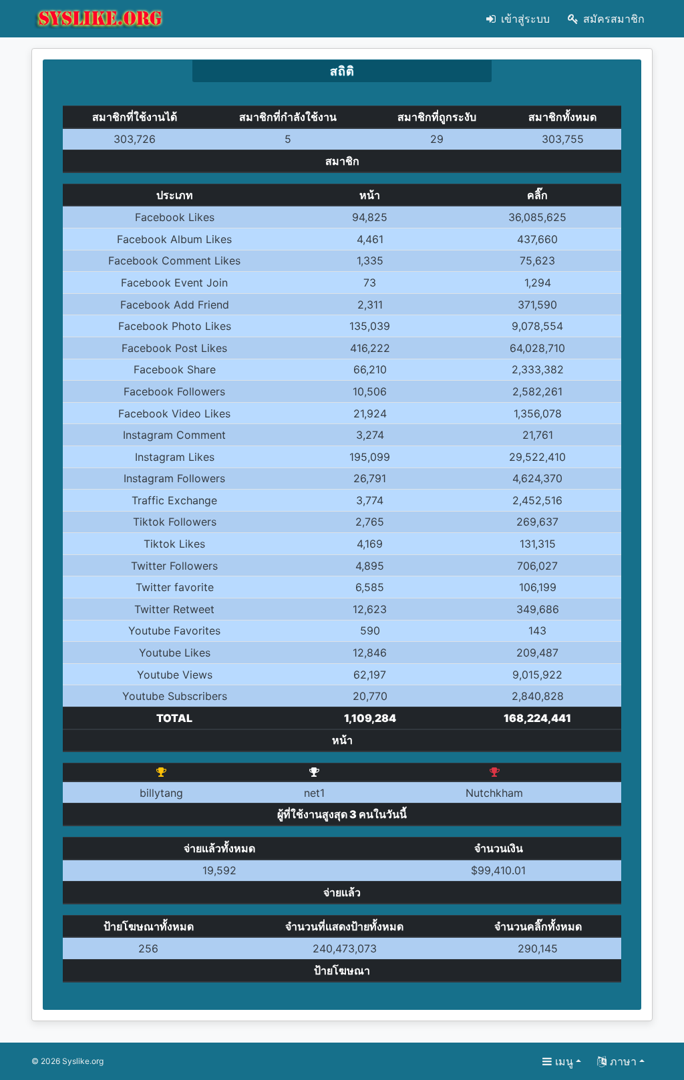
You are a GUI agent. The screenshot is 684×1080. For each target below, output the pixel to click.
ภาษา (622, 1061)
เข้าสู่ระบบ (524, 18)
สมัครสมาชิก (612, 18)
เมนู (562, 1061)
